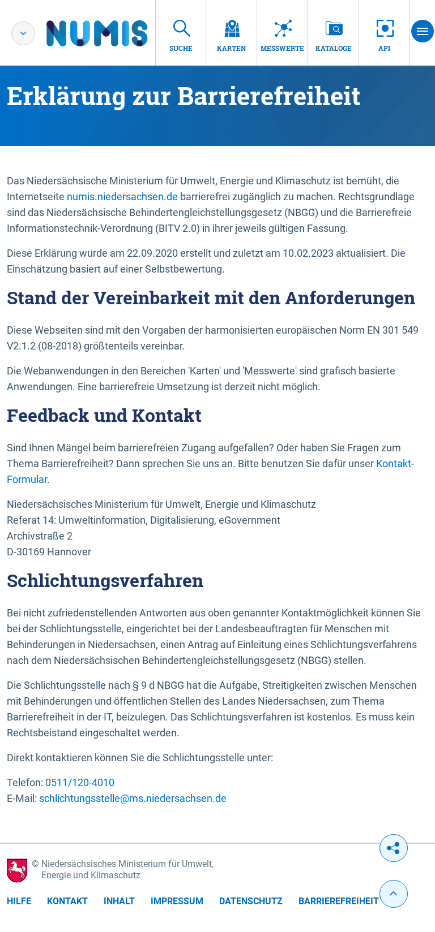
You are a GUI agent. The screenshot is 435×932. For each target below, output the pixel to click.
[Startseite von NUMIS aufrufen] (113, 33)
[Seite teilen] (393, 848)
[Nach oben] (393, 894)
